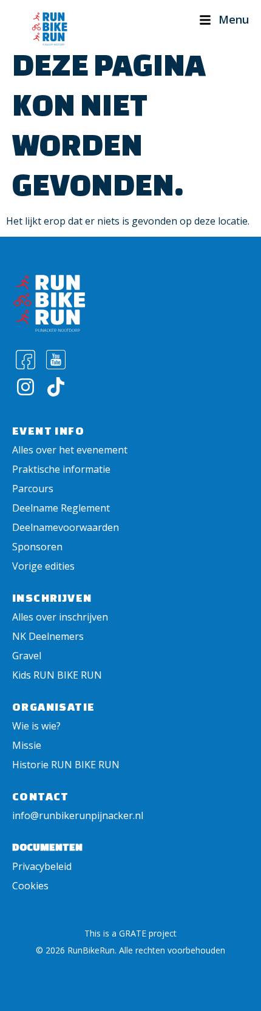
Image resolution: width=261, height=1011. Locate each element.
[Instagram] (25, 386)
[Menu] (205, 20)
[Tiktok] (56, 386)
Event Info (48, 430)
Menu (234, 19)
